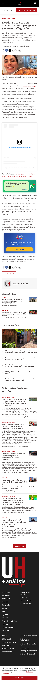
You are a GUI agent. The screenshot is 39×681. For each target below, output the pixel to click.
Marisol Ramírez (23, 446)
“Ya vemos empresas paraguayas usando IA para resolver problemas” (20, 358)
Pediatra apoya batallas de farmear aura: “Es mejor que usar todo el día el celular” (14, 314)
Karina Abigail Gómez (24, 417)
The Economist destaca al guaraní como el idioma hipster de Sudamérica (19, 379)
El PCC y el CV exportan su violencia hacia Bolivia (19, 372)
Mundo (4, 297)
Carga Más (19, 546)
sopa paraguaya (9, 273)
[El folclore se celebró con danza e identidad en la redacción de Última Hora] (33, 424)
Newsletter (19, 249)
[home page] (19, 3)
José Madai (21, 512)
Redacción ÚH (20, 283)
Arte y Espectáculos (8, 18)
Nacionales (5, 310)
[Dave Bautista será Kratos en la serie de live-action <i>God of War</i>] (33, 479)
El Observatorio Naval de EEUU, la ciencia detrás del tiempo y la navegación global (13, 301)
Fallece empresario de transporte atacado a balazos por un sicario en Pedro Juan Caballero (21, 351)
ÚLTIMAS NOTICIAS (26, 10)
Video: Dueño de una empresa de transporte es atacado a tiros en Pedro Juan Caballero (20, 365)
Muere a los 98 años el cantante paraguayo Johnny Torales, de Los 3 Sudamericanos (14, 523)
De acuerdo (19, 678)
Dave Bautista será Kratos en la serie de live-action (14, 482)
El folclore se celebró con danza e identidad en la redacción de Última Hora (13, 426)
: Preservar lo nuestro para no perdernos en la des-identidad (13, 457)
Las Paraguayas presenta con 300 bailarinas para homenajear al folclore (14, 402)
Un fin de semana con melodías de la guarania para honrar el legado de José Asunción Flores (12, 501)
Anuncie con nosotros (25, 593)
